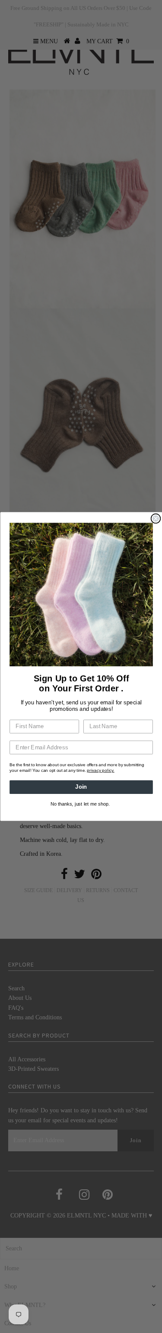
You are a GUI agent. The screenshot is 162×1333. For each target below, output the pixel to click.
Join (81, 787)
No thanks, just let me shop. (80, 804)
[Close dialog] (155, 518)
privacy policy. (100, 770)
